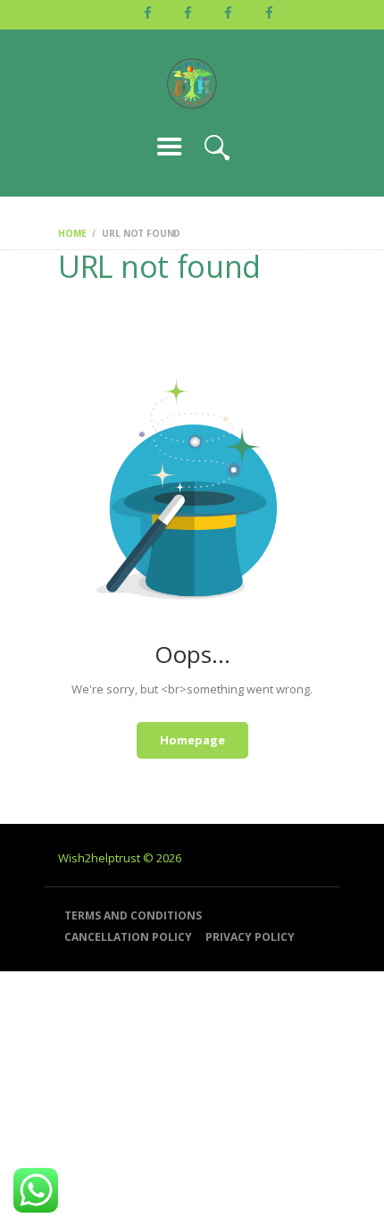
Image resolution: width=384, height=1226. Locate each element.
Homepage (192, 740)
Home (72, 233)
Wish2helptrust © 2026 (119, 858)
